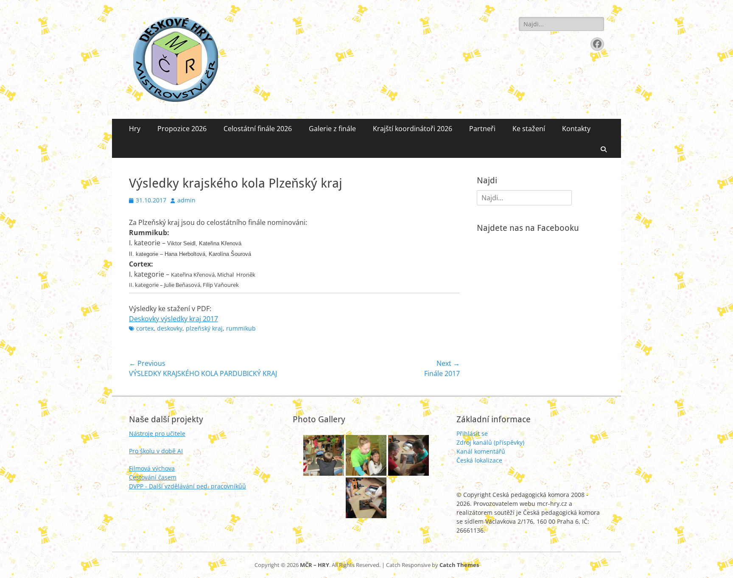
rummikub (241, 328)
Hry (134, 128)
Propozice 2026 (182, 128)
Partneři (482, 128)
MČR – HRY (314, 565)
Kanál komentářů (480, 451)
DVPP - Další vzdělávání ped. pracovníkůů (187, 486)
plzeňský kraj (204, 328)
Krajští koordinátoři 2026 (412, 128)
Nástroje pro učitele (157, 433)
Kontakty (576, 128)
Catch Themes (459, 565)
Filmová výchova (152, 468)
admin (186, 200)
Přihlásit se (472, 433)
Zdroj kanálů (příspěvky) (490, 442)
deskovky (169, 328)
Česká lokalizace (479, 460)
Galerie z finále (332, 128)
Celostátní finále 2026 (258, 128)
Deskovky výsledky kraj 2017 (173, 318)
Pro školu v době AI (156, 451)
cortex (145, 328)
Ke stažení (528, 128)
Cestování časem (152, 477)
